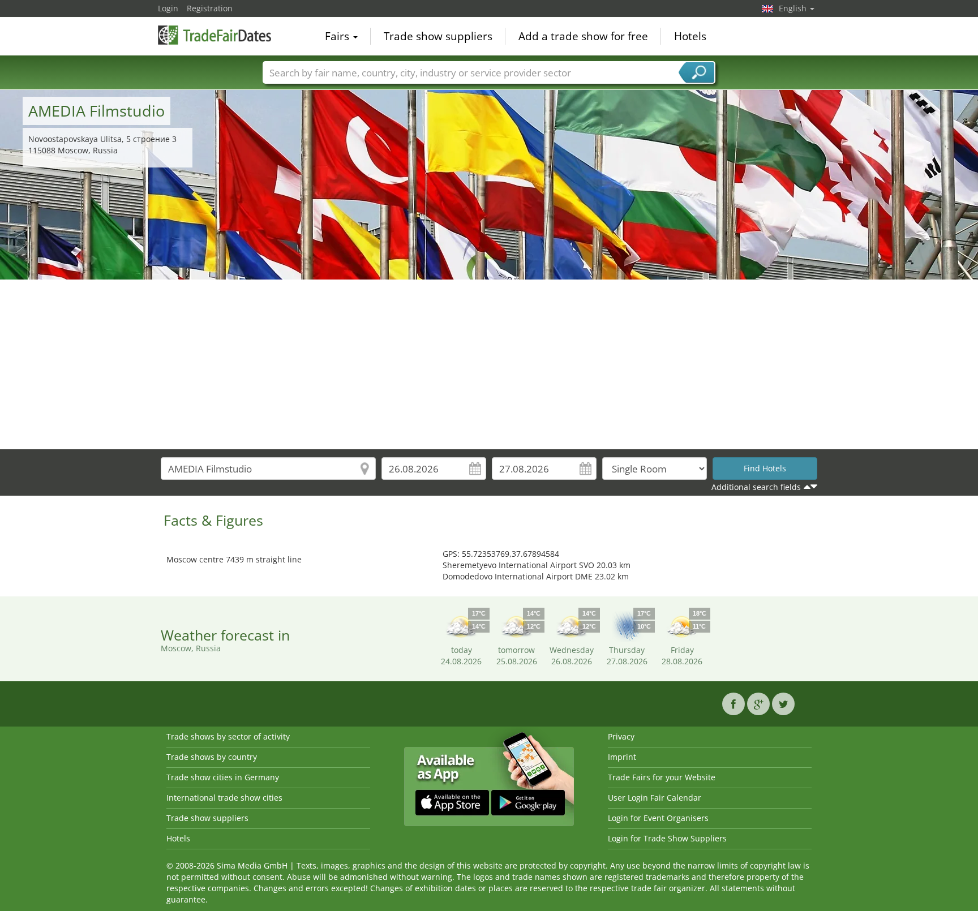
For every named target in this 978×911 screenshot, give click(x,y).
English (794, 8)
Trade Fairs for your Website (661, 777)
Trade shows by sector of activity (228, 736)
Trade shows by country (211, 756)
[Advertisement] (489, 364)
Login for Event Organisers (658, 818)
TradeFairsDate (214, 35)
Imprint (622, 756)
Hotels (690, 36)
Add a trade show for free (583, 36)
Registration (210, 8)
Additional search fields (756, 487)
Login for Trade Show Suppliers (667, 838)
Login (168, 8)
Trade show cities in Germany (222, 777)
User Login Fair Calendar (654, 797)
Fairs (338, 36)
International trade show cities (224, 797)
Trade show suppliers (438, 36)
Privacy (621, 736)
